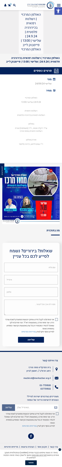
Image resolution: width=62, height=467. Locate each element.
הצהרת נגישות (27, 447)
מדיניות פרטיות (11, 447)
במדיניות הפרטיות (28, 331)
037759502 (45, 388)
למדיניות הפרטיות (39, 455)
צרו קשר (54, 447)
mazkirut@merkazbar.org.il (37, 378)
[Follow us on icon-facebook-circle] (31, 437)
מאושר (31, 462)
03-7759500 (45, 385)
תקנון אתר (42, 447)
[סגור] (60, 449)
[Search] (14, 5)
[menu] (59, 5)
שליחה (31, 339)
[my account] (5, 5)
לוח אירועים (2, 170)
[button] (58, 11)
